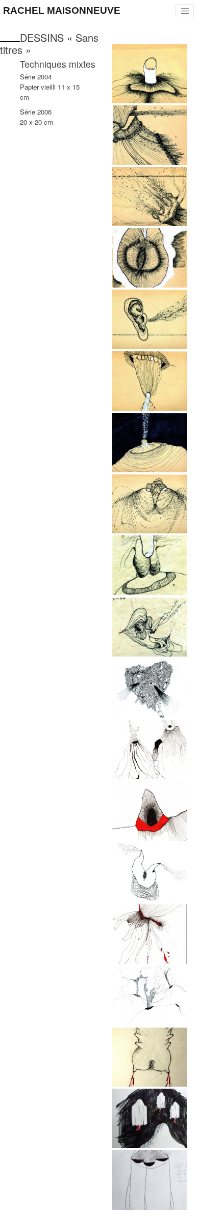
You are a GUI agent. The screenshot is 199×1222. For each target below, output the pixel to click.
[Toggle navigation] (185, 10)
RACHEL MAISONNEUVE (61, 10)
